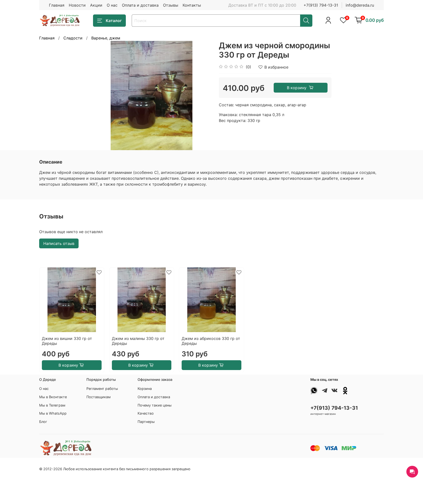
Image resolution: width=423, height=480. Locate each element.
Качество (146, 413)
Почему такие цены (155, 405)
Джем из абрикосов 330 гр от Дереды (211, 341)
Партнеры (146, 422)
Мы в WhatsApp (53, 413)
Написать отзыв (58, 243)
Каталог (114, 20)
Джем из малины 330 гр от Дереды (138, 341)
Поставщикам (98, 397)
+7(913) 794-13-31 (321, 5)
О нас (112, 5)
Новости (77, 5)
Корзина (145, 388)
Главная (56, 5)
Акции (96, 5)
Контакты (192, 5)
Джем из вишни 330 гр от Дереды (67, 341)
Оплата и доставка (140, 5)
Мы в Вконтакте (53, 397)
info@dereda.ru (360, 5)
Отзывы (170, 5)
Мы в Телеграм (52, 405)
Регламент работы (102, 388)
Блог (43, 422)
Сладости (72, 38)
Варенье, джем (105, 38)
